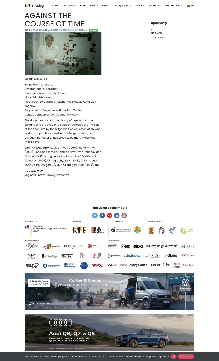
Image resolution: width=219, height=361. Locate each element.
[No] (215, 356)
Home (55, 5)
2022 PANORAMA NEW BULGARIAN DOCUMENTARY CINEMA (57, 30)
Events (94, 5)
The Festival (69, 5)
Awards (140, 5)
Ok (174, 356)
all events (159, 37)
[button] (160, 5)
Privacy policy (186, 356)
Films (83, 5)
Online (106, 5)
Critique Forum (122, 5)
